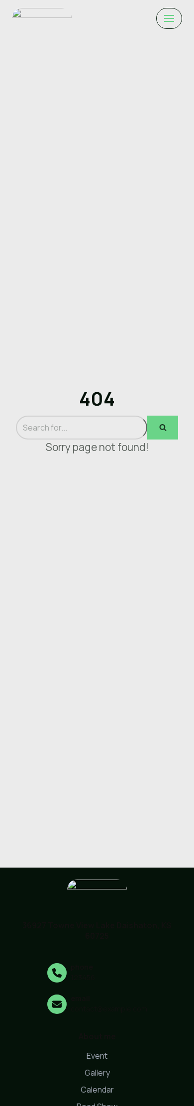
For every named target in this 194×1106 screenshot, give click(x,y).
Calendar (97, 1089)
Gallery (97, 1072)
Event (97, 1055)
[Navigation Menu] (169, 18)
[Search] (162, 428)
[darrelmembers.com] (42, 18)
